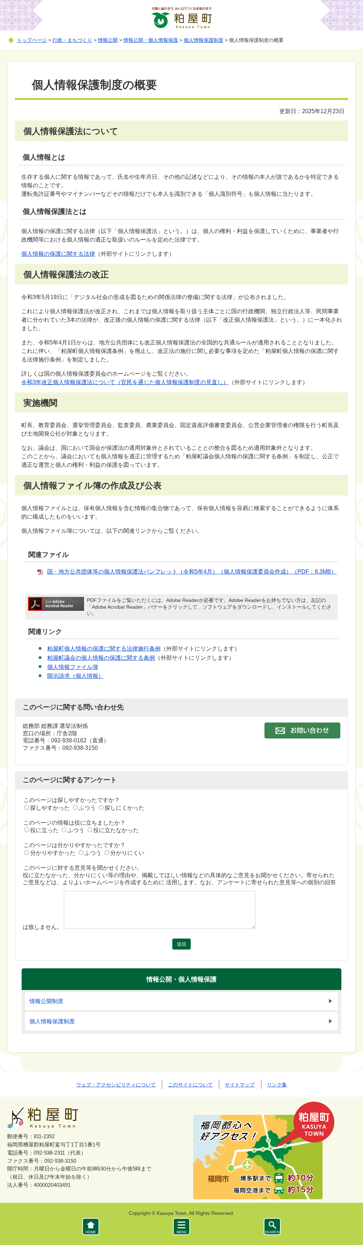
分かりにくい (127, 853)
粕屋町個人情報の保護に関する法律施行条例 (104, 649)
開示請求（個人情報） (75, 676)
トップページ (32, 40)
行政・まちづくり (72, 40)
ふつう (87, 808)
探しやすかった (50, 808)
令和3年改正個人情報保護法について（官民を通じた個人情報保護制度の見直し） (125, 382)
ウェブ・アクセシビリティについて (116, 1085)
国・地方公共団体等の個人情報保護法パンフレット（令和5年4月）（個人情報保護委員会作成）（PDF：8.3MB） (192, 572)
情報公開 (108, 40)
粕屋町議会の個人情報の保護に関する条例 (101, 658)
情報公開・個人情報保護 (150, 40)
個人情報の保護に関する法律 (58, 254)
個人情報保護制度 (203, 40)
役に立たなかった (116, 830)
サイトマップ (240, 1085)
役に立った (44, 830)
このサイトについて (190, 1085)
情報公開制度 (46, 1001)
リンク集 (277, 1085)
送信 (181, 944)
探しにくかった (124, 808)
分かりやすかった (53, 853)
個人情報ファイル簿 (72, 667)
